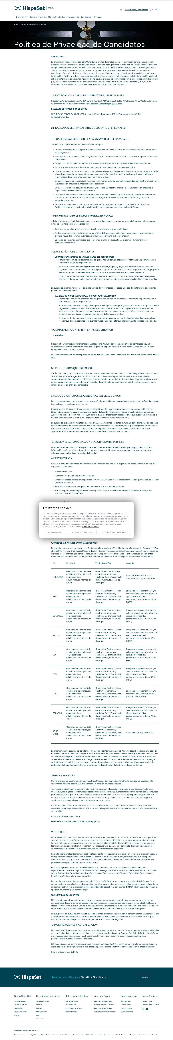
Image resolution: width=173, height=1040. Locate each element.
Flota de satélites (70, 1005)
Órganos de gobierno (20, 1005)
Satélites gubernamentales (73, 1008)
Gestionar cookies (55, 532)
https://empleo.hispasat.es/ (130, 447)
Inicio (16, 24)
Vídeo (38, 1015)
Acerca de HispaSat (20, 1001)
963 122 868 (117, 114)
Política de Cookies (45, 1035)
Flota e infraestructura (77, 996)
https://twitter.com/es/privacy (66, 816)
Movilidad (39, 1008)
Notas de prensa (126, 1005)
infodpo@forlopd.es (60, 117)
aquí (53, 357)
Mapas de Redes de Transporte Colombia (130, 1035)
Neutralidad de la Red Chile (112, 1035)
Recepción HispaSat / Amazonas (104, 1005)
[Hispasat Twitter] (143, 1008)
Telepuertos (40, 1019)
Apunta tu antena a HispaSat (103, 1008)
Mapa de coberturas (71, 1001)
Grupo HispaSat (22, 996)
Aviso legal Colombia (33, 1035)
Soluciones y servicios (48, 996)
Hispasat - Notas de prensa (150, 1005)
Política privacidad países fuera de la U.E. (74, 1035)
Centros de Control (71, 1012)
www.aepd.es (85, 876)
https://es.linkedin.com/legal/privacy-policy (80, 821)
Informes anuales (126, 1008)
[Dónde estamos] (121, 10)
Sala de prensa (129, 996)
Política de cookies (90, 526)
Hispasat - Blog (147, 1001)
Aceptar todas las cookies (114, 532)
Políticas (16, 1015)
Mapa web (145, 1035)
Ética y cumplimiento (20, 1012)
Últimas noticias (126, 1001)
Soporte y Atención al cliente (103, 1001)
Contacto (98, 17)
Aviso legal (23, 1035)
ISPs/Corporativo (41, 1012)
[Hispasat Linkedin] (146, 1008)
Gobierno (39, 1005)
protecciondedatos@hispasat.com (99, 887)
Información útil (102, 996)
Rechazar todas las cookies (82, 532)
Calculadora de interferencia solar (104, 1012)
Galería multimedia (127, 1012)
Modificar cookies (154, 1035)
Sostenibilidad (18, 1008)
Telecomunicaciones (42, 1001)
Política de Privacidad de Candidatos (94, 1035)
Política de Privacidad (57, 1035)
